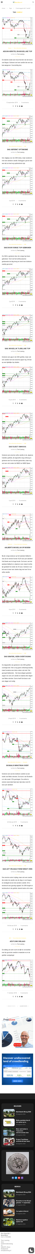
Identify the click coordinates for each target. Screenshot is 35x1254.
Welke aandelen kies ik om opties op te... (23, 1121)
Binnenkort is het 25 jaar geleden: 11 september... (23, 1202)
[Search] (33, 2)
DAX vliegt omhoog (17, 446)
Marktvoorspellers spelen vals (22, 1221)
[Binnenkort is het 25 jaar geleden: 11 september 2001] (9, 1203)
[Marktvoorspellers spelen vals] (9, 1222)
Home (3, 8)
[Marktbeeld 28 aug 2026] (9, 1113)
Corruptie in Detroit (22, 1211)
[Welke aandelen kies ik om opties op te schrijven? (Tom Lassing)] (9, 1122)
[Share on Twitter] (17, 106)
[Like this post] (13, 106)
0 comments (25, 103)
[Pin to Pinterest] (19, 106)
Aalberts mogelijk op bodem (17, 547)
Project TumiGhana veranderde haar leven (23, 1140)
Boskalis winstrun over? (17, 765)
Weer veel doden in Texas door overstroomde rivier (22, 1131)
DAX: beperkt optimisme (17, 149)
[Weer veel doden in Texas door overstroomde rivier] (9, 1132)
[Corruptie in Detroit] (9, 1212)
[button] (31, 1250)
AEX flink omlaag (17, 941)
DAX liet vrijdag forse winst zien (17, 869)
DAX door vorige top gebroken (17, 247)
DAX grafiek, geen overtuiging (17, 656)
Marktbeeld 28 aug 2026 (23, 1112)
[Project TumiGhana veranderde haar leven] (9, 1141)
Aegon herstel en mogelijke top (17, 51)
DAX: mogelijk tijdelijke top (17, 348)
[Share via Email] (21, 106)
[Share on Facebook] (15, 106)
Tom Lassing (20, 54)
